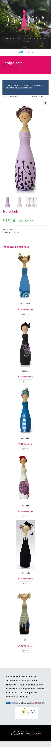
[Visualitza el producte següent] (47, 96)
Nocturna (26, 371)
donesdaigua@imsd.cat (32, 735)
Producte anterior (13, 96)
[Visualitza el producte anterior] (4, 96)
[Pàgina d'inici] (3, 67)
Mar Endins (25, 438)
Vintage (25, 505)
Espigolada (17, 67)
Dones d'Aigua (16, 232)
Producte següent (38, 96)
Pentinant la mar (25, 303)
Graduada (25, 573)
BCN (25, 640)
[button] (45, 103)
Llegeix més (25, 314)
